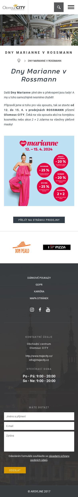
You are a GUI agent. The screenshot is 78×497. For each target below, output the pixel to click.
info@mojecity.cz (39, 360)
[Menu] (71, 7)
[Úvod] (20, 61)
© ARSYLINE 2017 (39, 491)
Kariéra (39, 291)
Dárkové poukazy (39, 278)
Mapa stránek (39, 298)
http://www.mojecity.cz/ (39, 356)
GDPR (39, 284)
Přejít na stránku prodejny (39, 219)
